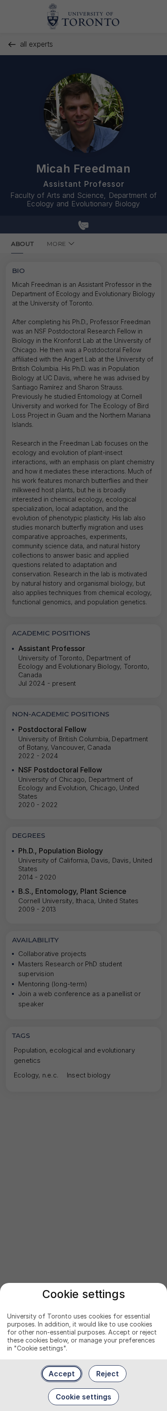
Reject (107, 1373)
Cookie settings (83, 1396)
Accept (62, 1373)
